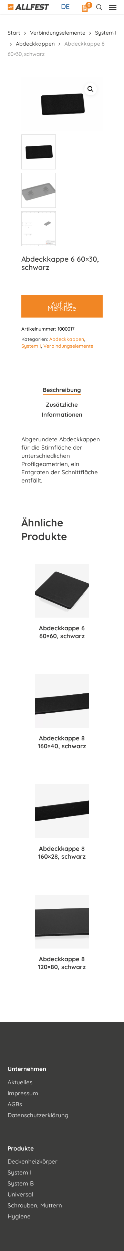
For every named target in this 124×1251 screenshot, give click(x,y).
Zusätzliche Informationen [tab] (62, 409)
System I (105, 32)
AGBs (15, 1104)
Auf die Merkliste (62, 306)
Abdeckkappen (35, 43)
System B (21, 1183)
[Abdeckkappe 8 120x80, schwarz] (62, 922)
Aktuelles (20, 1082)
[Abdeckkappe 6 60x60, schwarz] (62, 591)
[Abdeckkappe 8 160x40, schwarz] (62, 701)
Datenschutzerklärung (38, 1115)
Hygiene (19, 1216)
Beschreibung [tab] (62, 389)
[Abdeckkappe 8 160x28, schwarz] (62, 811)
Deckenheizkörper (33, 1161)
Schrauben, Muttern (35, 1205)
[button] (90, 89)
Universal (20, 1194)
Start (14, 32)
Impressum (23, 1093)
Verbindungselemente (57, 32)
